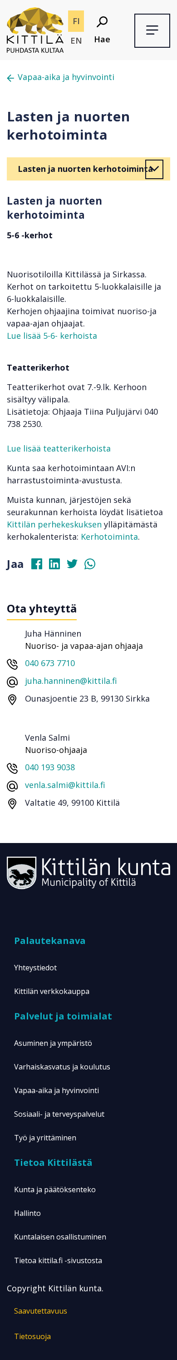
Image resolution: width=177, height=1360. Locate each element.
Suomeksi (76, 21)
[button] (154, 169)
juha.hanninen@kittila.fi (71, 680)
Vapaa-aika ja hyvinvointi (66, 76)
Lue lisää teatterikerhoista (59, 448)
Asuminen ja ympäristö (53, 1043)
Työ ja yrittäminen (45, 1138)
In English (76, 40)
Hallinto (27, 1213)
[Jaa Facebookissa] (40, 566)
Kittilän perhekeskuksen (54, 524)
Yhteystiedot (35, 968)
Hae (102, 39)
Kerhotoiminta (109, 536)
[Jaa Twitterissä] (76, 566)
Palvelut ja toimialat (63, 1016)
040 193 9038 (50, 767)
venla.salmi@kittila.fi (65, 784)
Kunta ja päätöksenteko (55, 1189)
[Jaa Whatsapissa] (93, 566)
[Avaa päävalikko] (152, 31)
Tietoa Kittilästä (53, 1162)
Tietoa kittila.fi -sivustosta (58, 1260)
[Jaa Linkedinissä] (58, 566)
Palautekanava (50, 940)
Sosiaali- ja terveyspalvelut (59, 1114)
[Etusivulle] (35, 29)
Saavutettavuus (40, 1311)
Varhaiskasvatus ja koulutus (62, 1067)
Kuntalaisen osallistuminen (60, 1237)
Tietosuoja (32, 1336)
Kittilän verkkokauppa (51, 991)
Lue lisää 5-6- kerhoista (52, 335)
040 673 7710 (50, 662)
